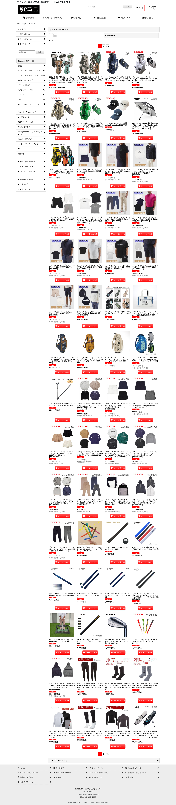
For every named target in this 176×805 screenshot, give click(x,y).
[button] (104, 760)
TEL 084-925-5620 (88, 797)
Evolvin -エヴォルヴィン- (88, 788)
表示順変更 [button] (111, 36)
